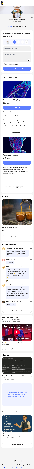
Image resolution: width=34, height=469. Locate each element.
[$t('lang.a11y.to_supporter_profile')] (7, 281)
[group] (17, 108)
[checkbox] (10, 64)
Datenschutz (6, 465)
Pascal (8, 301)
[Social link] (3, 349)
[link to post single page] (17, 369)
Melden (29, 465)
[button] (32, 3)
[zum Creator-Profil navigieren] (17, 14)
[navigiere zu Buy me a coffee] (2, 3)
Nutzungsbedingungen (18, 465)
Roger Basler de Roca (17, 20)
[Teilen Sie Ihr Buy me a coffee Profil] (32, 17)
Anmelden (27, 3)
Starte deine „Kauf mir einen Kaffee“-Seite (16, 468)
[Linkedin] (12, 349)
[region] (17, 51)
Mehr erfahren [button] (16, 132)
